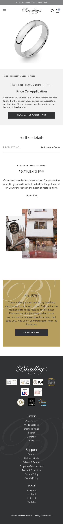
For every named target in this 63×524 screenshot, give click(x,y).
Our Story (31, 437)
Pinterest (31, 498)
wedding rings (28, 76)
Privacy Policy (31, 474)
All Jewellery (32, 421)
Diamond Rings (31, 429)
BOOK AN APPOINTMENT (32, 115)
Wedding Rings (31, 425)
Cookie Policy (31, 478)
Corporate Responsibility (32, 466)
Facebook (31, 494)
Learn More (31, 195)
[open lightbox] (31, 41)
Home (5, 76)
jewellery (14, 76)
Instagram (31, 490)
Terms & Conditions (31, 470)
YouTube (31, 502)
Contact (31, 454)
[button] (57, 11)
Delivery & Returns (31, 462)
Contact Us (31, 332)
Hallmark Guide (31, 458)
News (31, 441)
